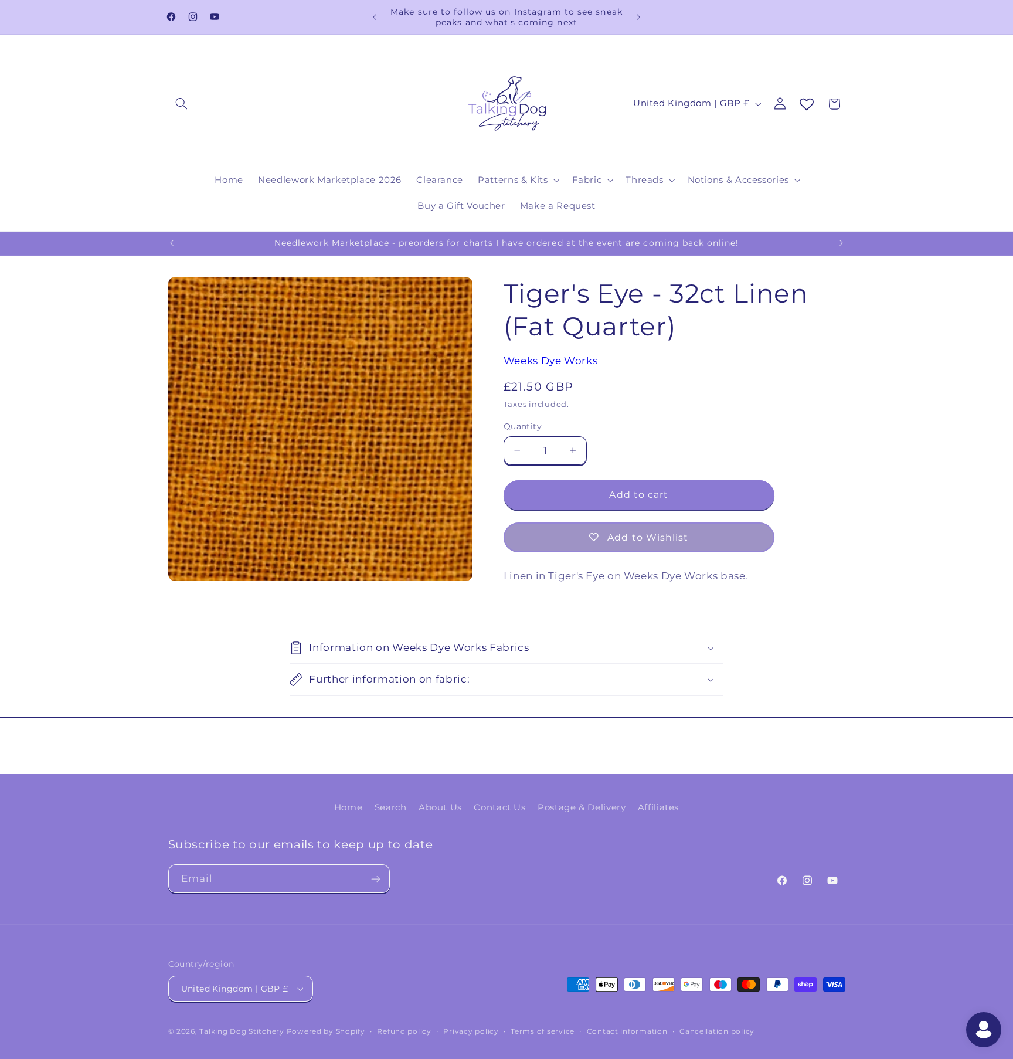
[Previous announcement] (374, 17)
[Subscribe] (375, 878)
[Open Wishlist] (806, 104)
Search (391, 807)
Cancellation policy (716, 1031)
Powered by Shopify (326, 1031)
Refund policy (404, 1031)
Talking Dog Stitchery (241, 1031)
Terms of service (543, 1031)
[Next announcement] (638, 17)
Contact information (627, 1031)
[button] (181, 103)
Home (348, 807)
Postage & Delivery (582, 807)
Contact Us (499, 807)
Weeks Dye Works (550, 360)
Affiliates (658, 807)
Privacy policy (470, 1031)
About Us (440, 807)
